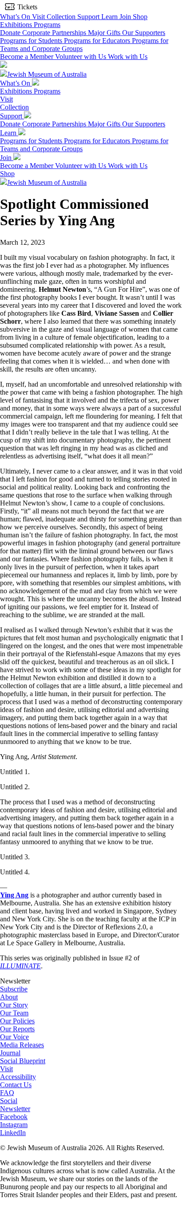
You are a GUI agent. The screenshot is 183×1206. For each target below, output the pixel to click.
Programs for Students (32, 40)
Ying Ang (14, 895)
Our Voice (14, 1037)
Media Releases (22, 1045)
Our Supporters (143, 32)
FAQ (7, 1092)
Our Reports (17, 1029)
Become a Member (27, 56)
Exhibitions (17, 24)
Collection (62, 16)
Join (126, 16)
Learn (110, 16)
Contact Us (16, 1085)
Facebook (14, 1116)
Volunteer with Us (81, 56)
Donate (11, 32)
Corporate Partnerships (55, 32)
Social (8, 1100)
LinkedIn (13, 1132)
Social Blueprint (22, 1061)
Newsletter (15, 1108)
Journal (10, 1053)
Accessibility (18, 1077)
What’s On (16, 16)
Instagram (14, 1124)
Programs (47, 24)
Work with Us (127, 56)
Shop (140, 16)
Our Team (14, 1013)
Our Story (14, 1005)
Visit (39, 16)
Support (89, 16)
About (9, 997)
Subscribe (14, 989)
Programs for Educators (98, 40)
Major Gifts (105, 32)
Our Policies (17, 1021)
